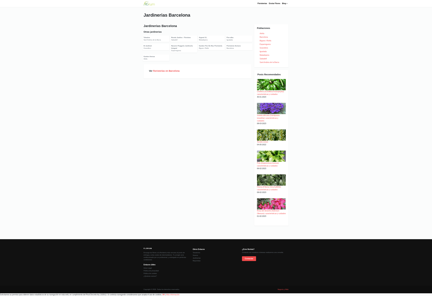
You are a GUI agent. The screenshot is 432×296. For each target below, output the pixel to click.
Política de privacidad (151, 271)
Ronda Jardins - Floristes (181, 37)
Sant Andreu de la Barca (269, 62)
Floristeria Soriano (234, 46)
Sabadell (263, 59)
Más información (172, 295)
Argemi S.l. (203, 37)
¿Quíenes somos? (150, 276)
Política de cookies (150, 273)
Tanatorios (196, 252)
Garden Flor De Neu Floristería (210, 46)
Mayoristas (196, 261)
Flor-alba (230, 37)
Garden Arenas (149, 56)
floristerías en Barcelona (166, 71)
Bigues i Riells (265, 41)
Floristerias (262, 3)
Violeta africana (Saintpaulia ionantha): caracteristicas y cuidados (268, 118)
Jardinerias (197, 258)
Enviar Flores (274, 3)
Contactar (249, 259)
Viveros (195, 255)
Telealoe (147, 37)
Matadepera (264, 55)
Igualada (263, 51)
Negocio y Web (283, 289)
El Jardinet (148, 46)
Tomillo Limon (262, 142)
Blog (284, 3)
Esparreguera (265, 44)
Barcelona (264, 37)
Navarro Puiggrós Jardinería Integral (182, 47)
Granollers (264, 48)
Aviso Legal (148, 268)
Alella (262, 33)
